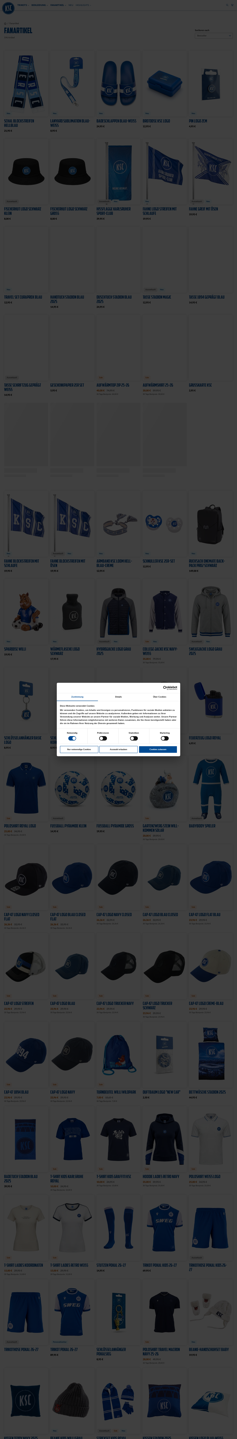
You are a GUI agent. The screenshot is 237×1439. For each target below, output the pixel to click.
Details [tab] (118, 697)
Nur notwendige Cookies (79, 749)
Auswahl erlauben (118, 749)
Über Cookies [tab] (159, 697)
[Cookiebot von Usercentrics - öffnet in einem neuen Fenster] (165, 688)
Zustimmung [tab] (77, 697)
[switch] (103, 739)
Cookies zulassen (157, 749)
